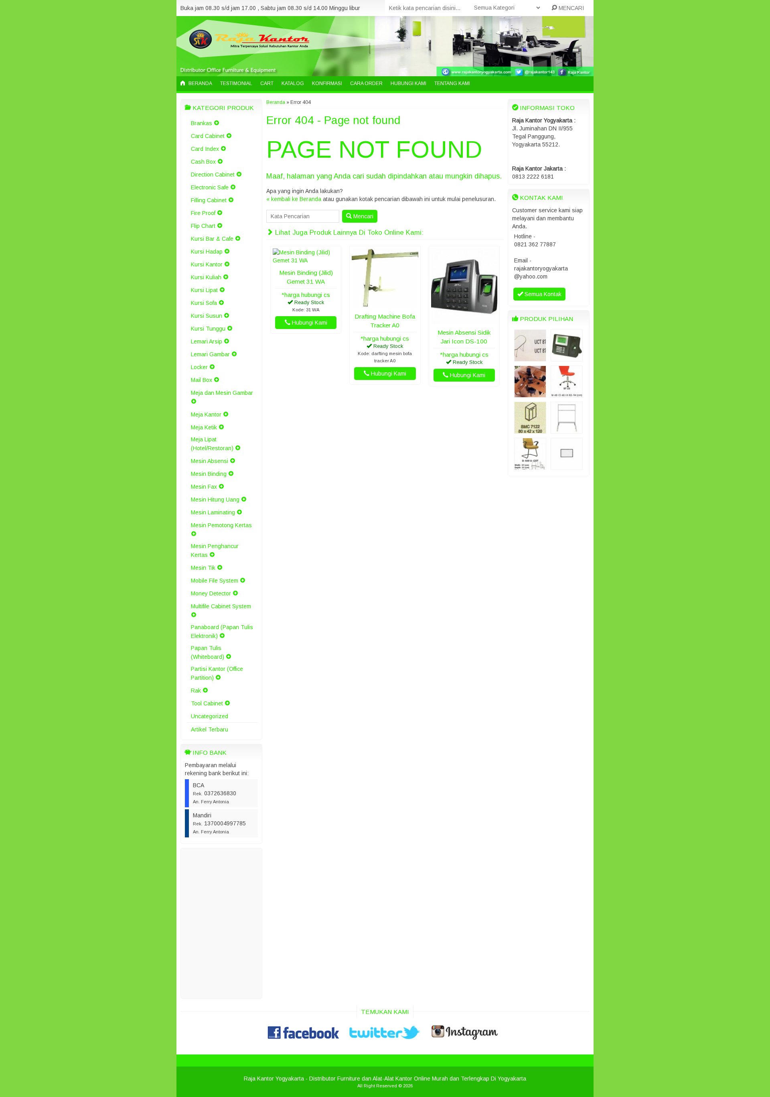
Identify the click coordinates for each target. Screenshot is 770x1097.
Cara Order (366, 83)
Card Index (205, 149)
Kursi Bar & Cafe (212, 239)
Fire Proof (203, 213)
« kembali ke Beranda (293, 199)
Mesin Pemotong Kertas (221, 525)
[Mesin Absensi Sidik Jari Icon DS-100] (464, 320)
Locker (199, 367)
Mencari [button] (362, 216)
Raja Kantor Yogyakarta (274, 1078)
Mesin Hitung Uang (215, 499)
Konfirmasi (327, 83)
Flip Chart (203, 226)
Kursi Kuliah (206, 277)
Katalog (293, 83)
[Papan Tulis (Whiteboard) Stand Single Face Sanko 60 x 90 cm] (567, 466)
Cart (267, 83)
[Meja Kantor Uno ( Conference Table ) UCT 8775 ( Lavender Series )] (530, 357)
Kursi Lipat (204, 290)
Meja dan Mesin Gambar (222, 393)
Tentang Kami (452, 83)
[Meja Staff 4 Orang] (530, 393)
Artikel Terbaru (209, 729)
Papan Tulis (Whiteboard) (207, 652)
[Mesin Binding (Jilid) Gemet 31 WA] (306, 260)
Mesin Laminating (213, 512)
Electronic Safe (210, 187)
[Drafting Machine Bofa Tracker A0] (385, 304)
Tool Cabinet (207, 703)
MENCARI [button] (570, 8)
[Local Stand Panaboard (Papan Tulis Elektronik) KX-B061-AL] (567, 430)
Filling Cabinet (209, 200)
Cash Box (203, 161)
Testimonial (236, 83)
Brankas (201, 123)
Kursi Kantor (207, 264)
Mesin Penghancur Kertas (215, 550)
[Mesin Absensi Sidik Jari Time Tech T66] (567, 357)
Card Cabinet (208, 136)
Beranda (199, 83)
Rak (196, 690)
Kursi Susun (206, 316)
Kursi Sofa (204, 303)
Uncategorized (209, 716)
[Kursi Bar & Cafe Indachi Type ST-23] (567, 393)
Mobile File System (214, 580)
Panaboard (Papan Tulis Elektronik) (222, 631)
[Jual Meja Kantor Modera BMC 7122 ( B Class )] (530, 430)
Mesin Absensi (209, 461)
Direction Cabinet (213, 174)
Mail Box (201, 380)
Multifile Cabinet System (221, 606)
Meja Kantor (206, 414)
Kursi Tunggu (208, 328)
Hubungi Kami (408, 83)
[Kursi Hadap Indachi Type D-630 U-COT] (530, 466)
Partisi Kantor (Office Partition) (217, 673)
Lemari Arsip (206, 341)
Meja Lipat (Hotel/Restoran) (212, 443)
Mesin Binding (209, 474)
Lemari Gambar (210, 354)
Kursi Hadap (207, 251)
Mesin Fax (204, 486)
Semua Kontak (542, 294)
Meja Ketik (204, 427)
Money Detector (211, 593)
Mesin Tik (203, 568)
